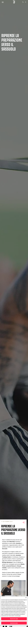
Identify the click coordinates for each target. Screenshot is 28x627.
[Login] (26, 2)
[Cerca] (23, 2)
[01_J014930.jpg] (13, 587)
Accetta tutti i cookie (14, 618)
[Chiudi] (26, 597)
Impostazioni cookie (14, 623)
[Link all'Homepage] (14, 2)
